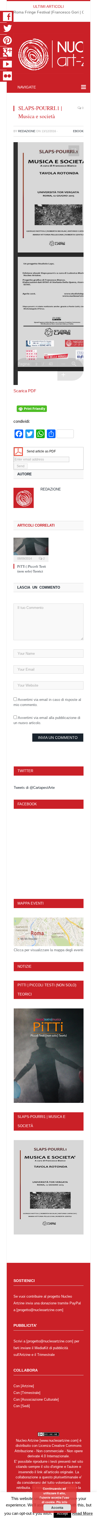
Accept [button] (62, 1514)
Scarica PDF (24, 390)
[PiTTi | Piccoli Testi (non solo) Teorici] (30, 549)
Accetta (57, 1507)
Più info (61, 1502)
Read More (82, 1513)
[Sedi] (25, 1406)
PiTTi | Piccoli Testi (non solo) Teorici (31, 569)
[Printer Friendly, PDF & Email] (32, 410)
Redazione (26, 131)
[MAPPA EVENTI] (49, 932)
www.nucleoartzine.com (59, 1440)
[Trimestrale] (30, 1393)
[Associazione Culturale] (40, 1399)
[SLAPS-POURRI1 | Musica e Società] (49, 1187)
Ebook (78, 131)
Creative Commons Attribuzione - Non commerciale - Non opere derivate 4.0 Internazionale (49, 1451)
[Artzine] (27, 1386)
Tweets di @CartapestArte (34, 788)
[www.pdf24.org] (18, 451)
